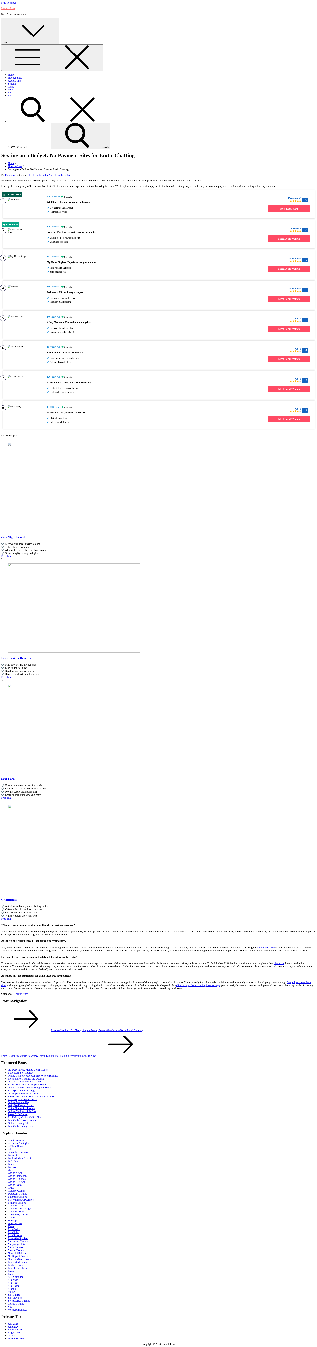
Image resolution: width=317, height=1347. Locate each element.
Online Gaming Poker (19, 1123)
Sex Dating (13, 1285)
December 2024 (16, 1338)
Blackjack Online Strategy (21, 1090)
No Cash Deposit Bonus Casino (24, 1081)
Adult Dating (14, 80)
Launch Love (8, 8)
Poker (11, 1271)
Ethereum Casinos (17, 1196)
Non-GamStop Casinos (20, 1259)
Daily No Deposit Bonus (21, 1105)
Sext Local (8, 778)
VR (10, 92)
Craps (11, 1187)
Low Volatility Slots (18, 1238)
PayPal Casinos (16, 1265)
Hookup (12, 1220)
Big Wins (13, 1161)
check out (279, 963)
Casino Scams (15, 1184)
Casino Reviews (16, 1181)
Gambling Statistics (18, 1211)
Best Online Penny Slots (20, 1126)
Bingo (11, 1164)
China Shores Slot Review (21, 1108)
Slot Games (14, 1294)
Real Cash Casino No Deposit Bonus (27, 1084)
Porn (10, 89)
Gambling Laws (16, 1205)
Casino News (15, 1172)
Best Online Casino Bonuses (22, 1120)
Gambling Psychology (19, 1208)
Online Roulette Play (18, 1102)
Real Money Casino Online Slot (24, 1117)
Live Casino (14, 1229)
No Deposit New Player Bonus (24, 1093)
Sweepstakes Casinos (19, 1300)
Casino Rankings (17, 1178)
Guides (11, 1217)
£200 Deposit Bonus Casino (22, 1099)
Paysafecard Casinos (18, 1268)
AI (9, 95)
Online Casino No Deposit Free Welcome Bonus (33, 1075)
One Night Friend (13, 537)
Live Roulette (15, 1235)
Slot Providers (15, 1297)
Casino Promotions (17, 1175)
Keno (11, 1226)
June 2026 (13, 1326)
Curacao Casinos (16, 1190)
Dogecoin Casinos (17, 1193)
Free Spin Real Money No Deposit (26, 1078)
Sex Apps (13, 1279)
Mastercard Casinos (18, 1241)
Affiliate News (15, 1146)
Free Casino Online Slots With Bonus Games (31, 1096)
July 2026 (13, 1323)
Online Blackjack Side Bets (22, 1111)
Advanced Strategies (18, 1143)
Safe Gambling (15, 1277)
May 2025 (13, 1335)
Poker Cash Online (17, 1114)
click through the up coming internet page (198, 985)
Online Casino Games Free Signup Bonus (29, 1087)
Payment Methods (17, 1262)
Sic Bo (11, 1291)
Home (11, 74)
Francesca (10, 175)
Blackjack (13, 1167)
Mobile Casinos (16, 1250)
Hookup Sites (15, 77)
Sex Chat (12, 1282)
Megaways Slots (16, 1244)
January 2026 (15, 1329)
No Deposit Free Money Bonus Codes (28, 1069)
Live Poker (13, 1232)
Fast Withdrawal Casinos (21, 1199)
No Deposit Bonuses (18, 1256)
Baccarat (12, 1155)
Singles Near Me (266, 947)
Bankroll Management (19, 1158)
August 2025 (14, 1332)
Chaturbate (9, 899)
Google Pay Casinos (18, 1214)
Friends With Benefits (16, 658)
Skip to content (9, 2)
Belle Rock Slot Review (20, 1072)
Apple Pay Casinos (18, 1152)
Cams (11, 86)
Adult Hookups (16, 1140)
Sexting (12, 83)
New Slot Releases (17, 1253)
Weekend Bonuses (17, 1309)
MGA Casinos (15, 1247)
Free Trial (6, 556)
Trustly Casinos (16, 1303)
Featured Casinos (17, 1202)
